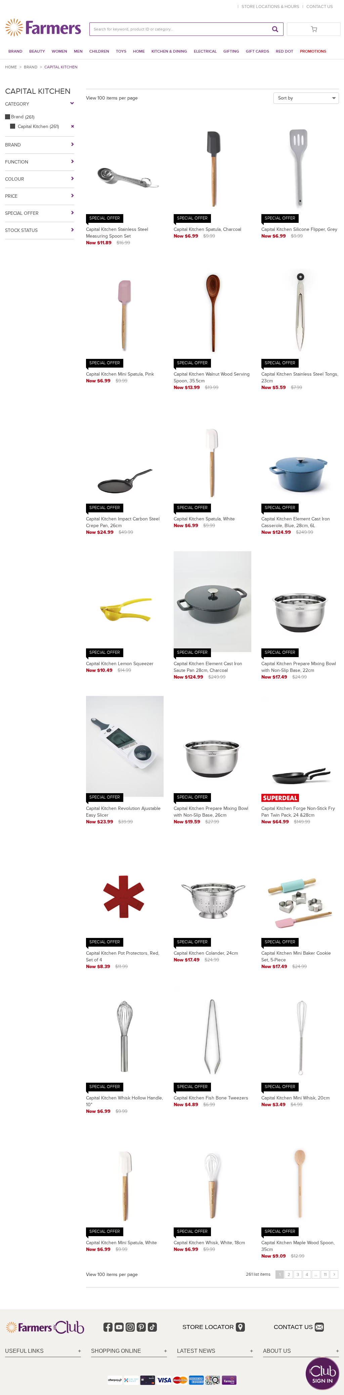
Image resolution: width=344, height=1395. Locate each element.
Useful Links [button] (24, 1351)
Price (11, 196)
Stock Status (21, 230)
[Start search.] (275, 29)
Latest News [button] (196, 1351)
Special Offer (22, 213)
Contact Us (293, 1327)
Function (16, 162)
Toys (121, 51)
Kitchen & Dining (169, 51)
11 (325, 1274)
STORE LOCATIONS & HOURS (271, 6)
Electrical (205, 51)
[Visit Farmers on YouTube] (119, 1327)
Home (139, 51)
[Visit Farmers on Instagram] (130, 1327)
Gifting (231, 51)
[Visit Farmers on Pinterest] (141, 1327)
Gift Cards (257, 51)
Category (17, 104)
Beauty (37, 51)
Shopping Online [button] (116, 1351)
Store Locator (208, 1327)
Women (59, 51)
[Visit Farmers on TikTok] (152, 1327)
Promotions (313, 51)
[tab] (43, 1351)
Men (78, 51)
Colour (14, 179)
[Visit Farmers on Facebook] (108, 1327)
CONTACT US (319, 6)
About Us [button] (277, 1351)
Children (99, 51)
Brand (15, 51)
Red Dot (284, 51)
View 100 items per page (112, 98)
